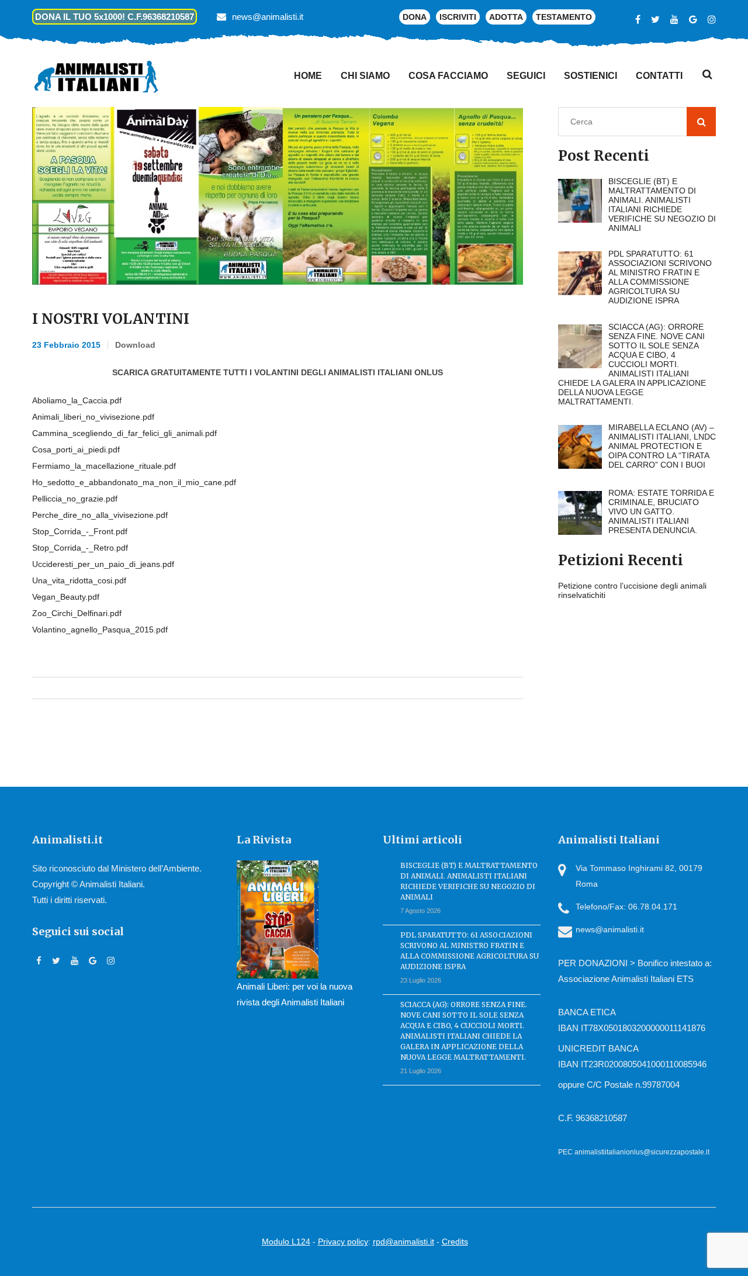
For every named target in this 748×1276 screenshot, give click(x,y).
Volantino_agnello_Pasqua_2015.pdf (100, 629)
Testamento (564, 17)
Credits (455, 1241)
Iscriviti (457, 17)
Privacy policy (343, 1241)
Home (308, 76)
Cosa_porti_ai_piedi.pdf (76, 449)
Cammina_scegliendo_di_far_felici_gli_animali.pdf (124, 433)
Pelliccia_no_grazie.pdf (74, 498)
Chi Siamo (365, 76)
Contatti (659, 76)
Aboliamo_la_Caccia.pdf (77, 400)
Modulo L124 (286, 1241)
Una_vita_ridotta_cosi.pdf (79, 580)
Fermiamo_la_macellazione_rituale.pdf (104, 466)
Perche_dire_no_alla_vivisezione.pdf (100, 515)
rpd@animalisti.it (403, 1241)
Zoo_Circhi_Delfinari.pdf (77, 613)
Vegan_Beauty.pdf (65, 596)
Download (135, 345)
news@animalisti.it (267, 17)
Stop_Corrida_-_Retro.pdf (80, 547)
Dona (415, 17)
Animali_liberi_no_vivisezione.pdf (93, 416)
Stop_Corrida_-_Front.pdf (79, 531)
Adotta (506, 17)
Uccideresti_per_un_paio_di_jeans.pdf (103, 564)
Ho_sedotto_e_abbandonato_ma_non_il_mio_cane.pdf (134, 482)
